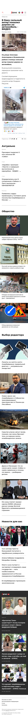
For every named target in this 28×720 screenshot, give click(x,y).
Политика (4, 190)
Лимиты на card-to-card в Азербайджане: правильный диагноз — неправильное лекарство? (13, 365)
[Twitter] (12, 139)
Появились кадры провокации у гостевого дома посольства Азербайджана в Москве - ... (14, 197)
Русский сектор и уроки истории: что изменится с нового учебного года (13, 267)
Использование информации (10, 701)
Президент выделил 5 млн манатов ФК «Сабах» (11, 154)
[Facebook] (10, 139)
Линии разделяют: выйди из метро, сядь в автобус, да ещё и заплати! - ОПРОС (14, 656)
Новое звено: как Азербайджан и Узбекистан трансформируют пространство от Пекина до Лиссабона (13, 400)
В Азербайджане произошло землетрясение (13, 582)
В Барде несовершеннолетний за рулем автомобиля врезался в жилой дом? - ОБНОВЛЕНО (13, 296)
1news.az (7, 710)
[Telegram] (16, 139)
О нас (3, 703)
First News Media (6, 32)
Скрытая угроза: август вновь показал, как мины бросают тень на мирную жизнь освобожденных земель (13, 435)
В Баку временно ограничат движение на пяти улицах (11, 326)
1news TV (4, 617)
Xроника (4, 149)
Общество (4, 16)
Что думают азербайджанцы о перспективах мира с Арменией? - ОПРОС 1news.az (14, 686)
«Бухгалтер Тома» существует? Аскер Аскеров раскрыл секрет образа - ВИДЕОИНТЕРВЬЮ (13, 624)
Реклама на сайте (7, 699)
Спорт (3, 161)
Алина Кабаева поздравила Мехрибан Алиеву (13, 559)
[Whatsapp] (14, 139)
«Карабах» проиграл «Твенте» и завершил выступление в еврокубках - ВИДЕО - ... (11, 168)
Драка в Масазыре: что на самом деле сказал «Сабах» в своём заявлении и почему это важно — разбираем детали (13, 470)
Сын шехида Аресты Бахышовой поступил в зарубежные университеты (13, 551)
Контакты (4, 705)
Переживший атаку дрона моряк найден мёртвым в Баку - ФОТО (12, 238)
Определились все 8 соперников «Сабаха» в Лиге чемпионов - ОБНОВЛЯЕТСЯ (11, 182)
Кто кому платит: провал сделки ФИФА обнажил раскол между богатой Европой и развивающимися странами (13, 506)
